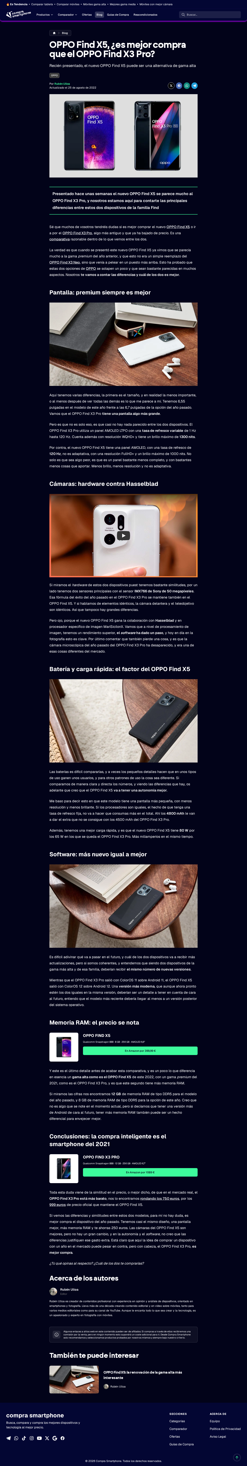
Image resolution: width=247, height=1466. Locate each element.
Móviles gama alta (94, 4)
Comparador (66, 14)
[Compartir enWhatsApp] (187, 85)
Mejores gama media (123, 4)
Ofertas (87, 14)
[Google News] (54, 1438)
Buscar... (192, 14)
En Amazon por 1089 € (140, 1172)
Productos (43, 14)
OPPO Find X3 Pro (77, 233)
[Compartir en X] (171, 85)
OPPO (54, 75)
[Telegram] (8, 1438)
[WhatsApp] (16, 1438)
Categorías (177, 1421)
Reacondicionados (145, 14)
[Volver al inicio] (237, 1457)
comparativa (59, 239)
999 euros (57, 1204)
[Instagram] (31, 1438)
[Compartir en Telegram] (194, 85)
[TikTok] (24, 1438)
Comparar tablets (42, 4)
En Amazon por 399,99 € (140, 1051)
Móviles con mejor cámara (156, 4)
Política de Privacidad (225, 1429)
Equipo (215, 1421)
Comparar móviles (68, 4)
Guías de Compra (118, 14)
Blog (99, 14)
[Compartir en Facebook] (179, 85)
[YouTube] (39, 1438)
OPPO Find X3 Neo (64, 262)
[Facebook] (62, 1438)
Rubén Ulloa (62, 83)
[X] (47, 1438)
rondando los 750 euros (159, 1198)
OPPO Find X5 (178, 227)
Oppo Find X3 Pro (101, 1157)
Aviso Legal (218, 1437)
